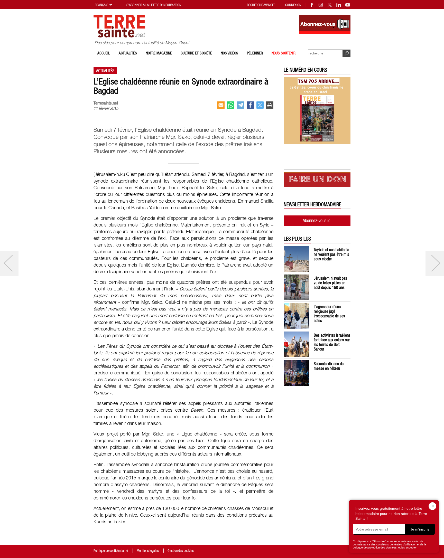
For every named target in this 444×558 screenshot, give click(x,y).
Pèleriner (255, 53)
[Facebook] (311, 5)
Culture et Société (196, 53)
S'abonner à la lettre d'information (153, 5)
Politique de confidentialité (111, 550)
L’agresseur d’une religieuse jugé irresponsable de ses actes (329, 313)
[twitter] (260, 105)
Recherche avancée (261, 5)
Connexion (293, 5)
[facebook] (250, 105)
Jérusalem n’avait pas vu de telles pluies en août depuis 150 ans (330, 283)
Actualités (128, 53)
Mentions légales (148, 550)
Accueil (103, 53)
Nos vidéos (229, 53)
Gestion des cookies (181, 550)
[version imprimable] (269, 105)
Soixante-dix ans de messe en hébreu (329, 366)
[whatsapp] (230, 105)
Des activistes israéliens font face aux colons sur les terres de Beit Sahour (332, 342)
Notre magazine (159, 53)
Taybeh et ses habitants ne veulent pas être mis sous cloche (331, 254)
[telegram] (240, 105)
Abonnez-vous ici (317, 220)
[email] (221, 105)
